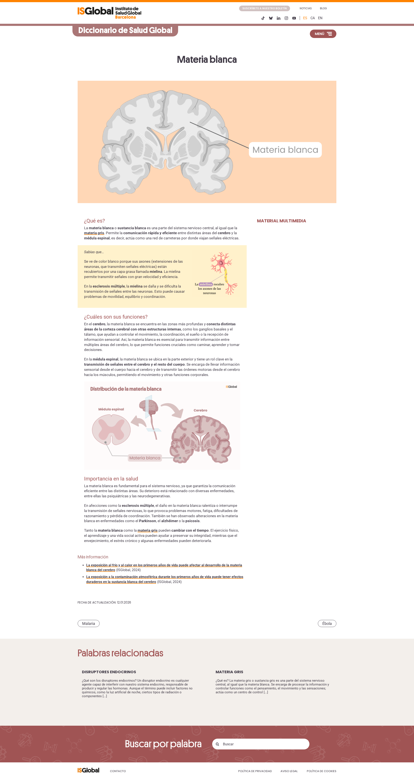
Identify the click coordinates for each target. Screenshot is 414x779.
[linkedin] (278, 18)
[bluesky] (271, 18)
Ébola (327, 623)
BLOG (323, 8)
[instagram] (286, 18)
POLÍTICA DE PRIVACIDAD (255, 771)
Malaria (88, 623)
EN (320, 18)
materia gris (94, 233)
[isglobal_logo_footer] (88, 769)
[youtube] (294, 18)
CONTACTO (118, 771)
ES (305, 18)
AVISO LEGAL (289, 771)
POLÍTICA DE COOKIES (321, 771)
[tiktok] (263, 18)
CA (312, 18)
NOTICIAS (306, 8)
